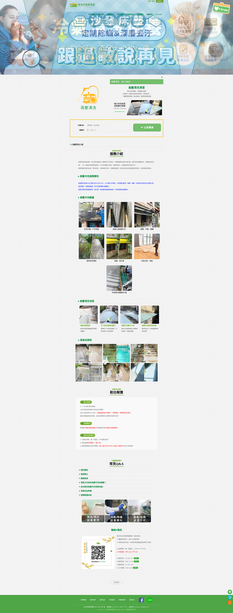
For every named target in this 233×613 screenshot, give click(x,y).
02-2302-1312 (129, 558)
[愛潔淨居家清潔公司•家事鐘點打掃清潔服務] (82, 4)
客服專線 (109, 607)
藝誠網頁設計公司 (131, 609)
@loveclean (129, 568)
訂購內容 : (81, 125)
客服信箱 (131, 607)
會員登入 (159, 1)
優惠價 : (82, 130)
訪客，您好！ (152, 1)
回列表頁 (116, 582)
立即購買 (148, 127)
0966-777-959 (129, 561)
